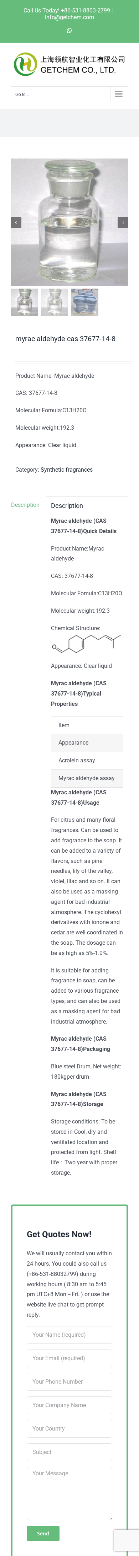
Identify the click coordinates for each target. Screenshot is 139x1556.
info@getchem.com (69, 17)
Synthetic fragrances (67, 469)
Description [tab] (25, 504)
